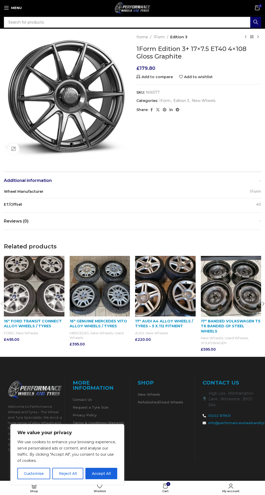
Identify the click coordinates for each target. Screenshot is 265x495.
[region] (67, 454)
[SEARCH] (255, 22)
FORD (9, 333)
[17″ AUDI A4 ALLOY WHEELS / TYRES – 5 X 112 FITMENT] (165, 286)
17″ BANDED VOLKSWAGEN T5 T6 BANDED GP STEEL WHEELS (230, 326)
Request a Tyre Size (90, 407)
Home (142, 37)
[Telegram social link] (177, 109)
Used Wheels (236, 338)
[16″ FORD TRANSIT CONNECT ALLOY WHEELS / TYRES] (34, 286)
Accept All (101, 473)
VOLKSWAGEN (213, 343)
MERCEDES (79, 333)
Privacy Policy (85, 415)
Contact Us (82, 399)
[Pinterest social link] (164, 109)
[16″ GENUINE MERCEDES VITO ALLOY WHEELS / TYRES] (100, 286)
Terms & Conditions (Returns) (98, 423)
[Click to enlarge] (13, 149)
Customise (34, 473)
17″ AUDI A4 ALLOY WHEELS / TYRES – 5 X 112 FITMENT (164, 324)
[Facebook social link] (151, 109)
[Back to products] (252, 37)
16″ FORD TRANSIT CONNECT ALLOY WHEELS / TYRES (33, 324)
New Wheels (203, 100)
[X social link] (157, 109)
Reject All (68, 473)
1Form (159, 37)
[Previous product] (245, 37)
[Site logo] (132, 7)
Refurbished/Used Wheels (160, 402)
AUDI (139, 333)
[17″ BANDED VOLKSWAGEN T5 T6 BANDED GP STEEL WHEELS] (231, 286)
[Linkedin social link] (171, 109)
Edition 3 (178, 37)
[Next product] (258, 37)
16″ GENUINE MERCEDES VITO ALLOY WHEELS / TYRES (98, 324)
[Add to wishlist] (59, 260)
